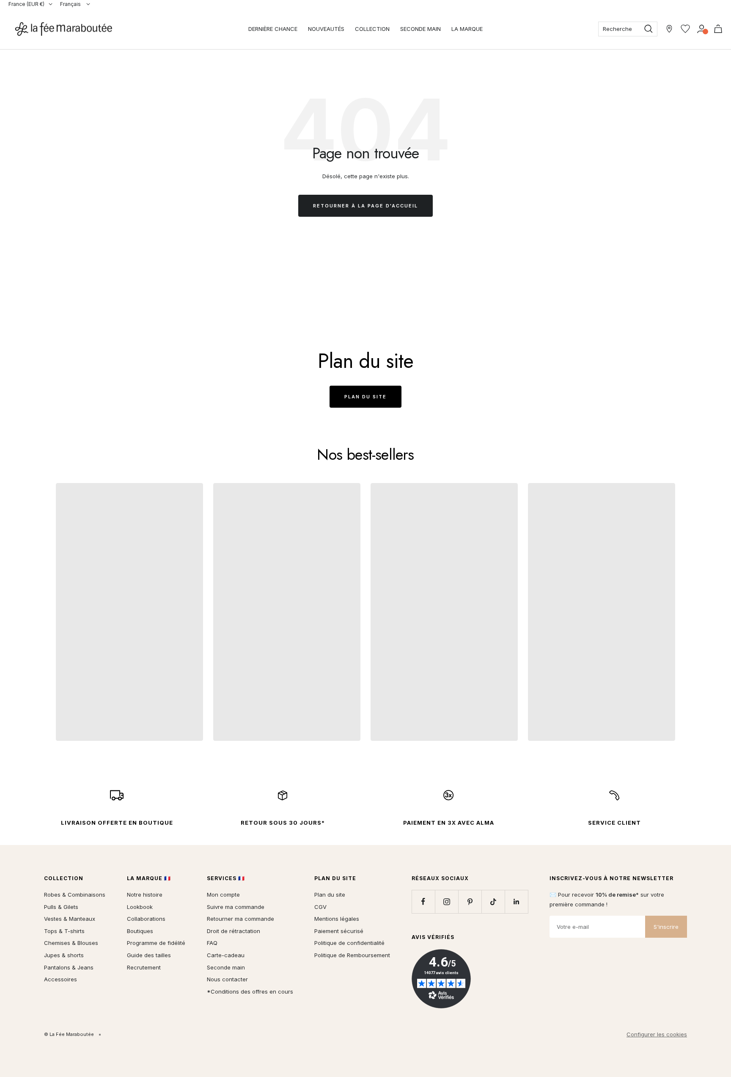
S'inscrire (666, 926)
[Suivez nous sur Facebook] (423, 901)
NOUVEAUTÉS (326, 28)
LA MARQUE (467, 28)
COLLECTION (372, 28)
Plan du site (365, 397)
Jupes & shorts (64, 955)
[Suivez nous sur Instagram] (446, 901)
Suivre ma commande (235, 906)
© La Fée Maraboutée (69, 1034)
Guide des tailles (149, 955)
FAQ (212, 942)
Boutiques (140, 931)
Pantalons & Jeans (68, 967)
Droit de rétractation (233, 931)
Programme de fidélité (156, 942)
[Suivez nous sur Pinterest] (469, 901)
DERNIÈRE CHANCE (272, 28)
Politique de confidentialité (349, 942)
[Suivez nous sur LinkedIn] (516, 901)
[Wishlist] (685, 29)
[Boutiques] (669, 29)
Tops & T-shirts (64, 931)
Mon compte (223, 894)
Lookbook (140, 906)
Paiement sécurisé (338, 931)
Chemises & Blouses (71, 942)
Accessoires (60, 979)
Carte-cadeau (226, 955)
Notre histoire (144, 894)
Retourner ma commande (240, 918)
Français (71, 4)
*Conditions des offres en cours (250, 991)
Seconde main (226, 967)
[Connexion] (701, 29)
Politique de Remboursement (352, 955)
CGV (320, 906)
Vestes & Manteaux (69, 918)
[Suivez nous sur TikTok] (493, 901)
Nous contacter (227, 979)
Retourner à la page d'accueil (365, 206)
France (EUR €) (26, 4)
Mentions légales (336, 918)
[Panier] (718, 29)
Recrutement (144, 967)
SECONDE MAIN (420, 28)
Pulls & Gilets (61, 906)
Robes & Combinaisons (74, 894)
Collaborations (146, 918)
